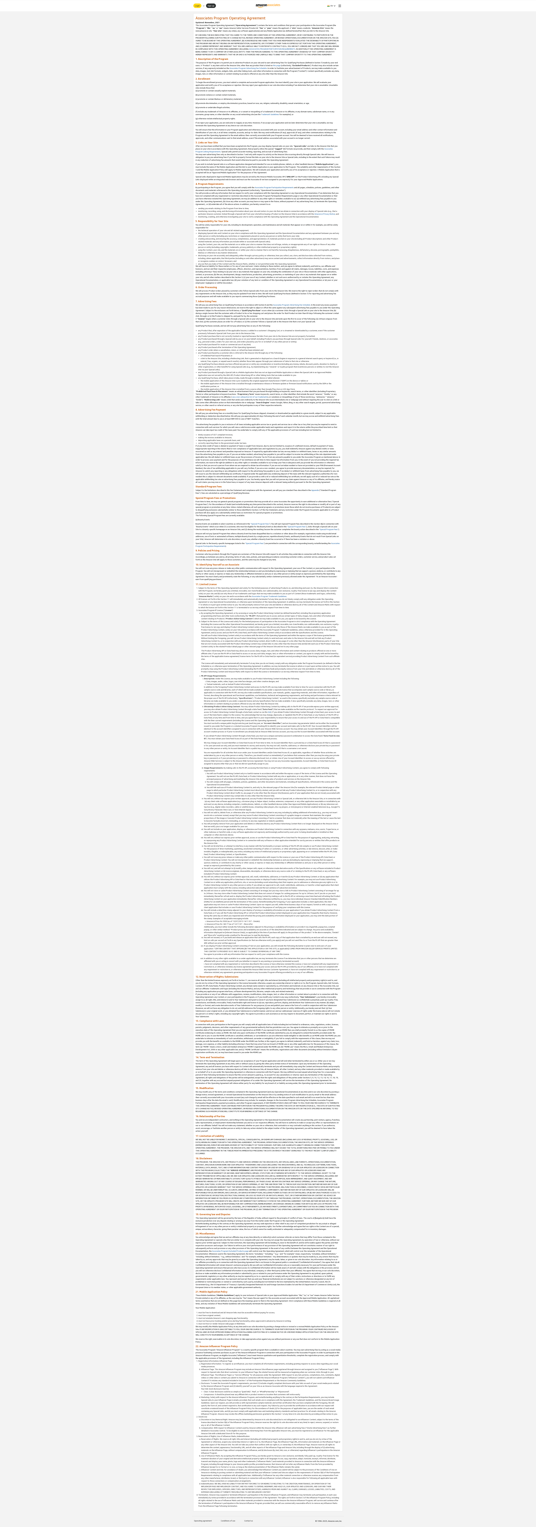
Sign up (211, 5)
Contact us (248, 1521)
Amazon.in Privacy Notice (324, 214)
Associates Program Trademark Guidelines (269, 596)
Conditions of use (228, 1521)
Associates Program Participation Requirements (274, 187)
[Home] (268, 6)
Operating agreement (203, 1521)
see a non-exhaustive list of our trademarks (250, 397)
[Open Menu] (339, 6)
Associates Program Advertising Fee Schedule (248, 68)
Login (197, 5)
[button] (331, 5)
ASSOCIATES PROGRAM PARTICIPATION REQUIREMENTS (272, 49)
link (269, 712)
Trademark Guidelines (270, 114)
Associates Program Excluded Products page (230, 1251)
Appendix (315, 490)
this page (277, 65)
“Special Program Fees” (260, 524)
